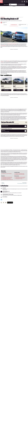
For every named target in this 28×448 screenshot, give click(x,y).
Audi (20, 66)
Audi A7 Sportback (3, 45)
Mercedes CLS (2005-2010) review (19, 174)
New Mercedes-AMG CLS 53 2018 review (7, 179)
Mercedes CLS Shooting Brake (12, 43)
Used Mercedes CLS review (18, 178)
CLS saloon (2, 61)
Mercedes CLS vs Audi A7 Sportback (7, 173)
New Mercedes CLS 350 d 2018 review (7, 177)
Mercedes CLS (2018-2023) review (19, 173)
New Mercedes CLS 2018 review (6, 178)
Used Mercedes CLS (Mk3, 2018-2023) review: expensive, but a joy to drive (20, 177)
